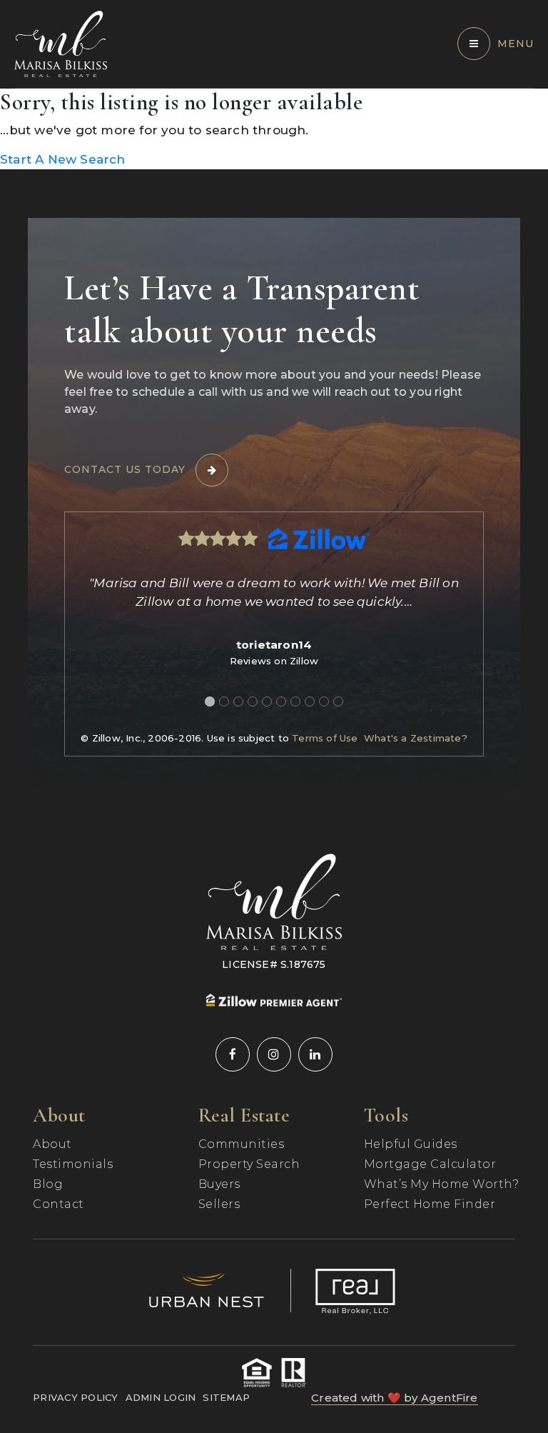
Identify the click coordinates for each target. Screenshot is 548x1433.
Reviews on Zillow (274, 660)
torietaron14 (274, 644)
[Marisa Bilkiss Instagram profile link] (274, 1054)
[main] (274, 129)
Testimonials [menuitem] (73, 1164)
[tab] (210, 701)
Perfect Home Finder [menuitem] (430, 1204)
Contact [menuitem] (58, 1204)
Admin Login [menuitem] (161, 1397)
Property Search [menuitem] (249, 1164)
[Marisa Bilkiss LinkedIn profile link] (315, 1054)
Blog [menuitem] (48, 1184)
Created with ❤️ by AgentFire (394, 1397)
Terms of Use (324, 738)
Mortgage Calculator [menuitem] (430, 1164)
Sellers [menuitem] (219, 1204)
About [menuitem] (52, 1144)
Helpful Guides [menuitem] (410, 1144)
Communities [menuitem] (241, 1144)
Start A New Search (63, 159)
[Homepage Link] (60, 43)
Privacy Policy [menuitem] (75, 1397)
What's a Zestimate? (415, 738)
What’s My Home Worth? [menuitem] (441, 1184)
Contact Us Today (125, 469)
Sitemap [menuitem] (226, 1397)
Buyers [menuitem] (219, 1184)
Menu (515, 43)
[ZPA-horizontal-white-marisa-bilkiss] (274, 999)
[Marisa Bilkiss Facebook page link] (232, 1054)
